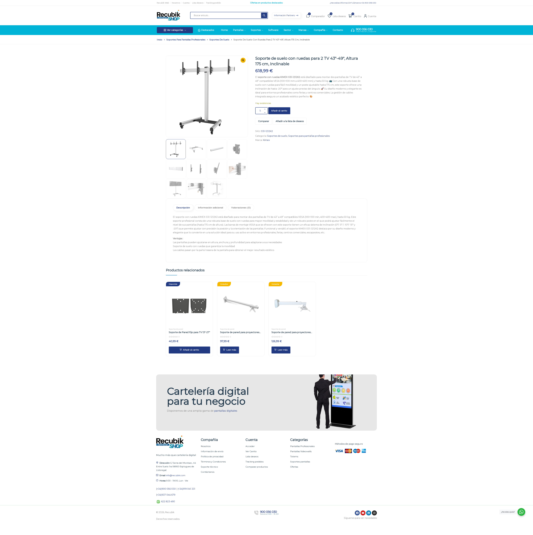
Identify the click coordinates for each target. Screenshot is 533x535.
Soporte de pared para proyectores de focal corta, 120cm (291, 332)
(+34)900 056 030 (166, 489)
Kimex (266, 140)
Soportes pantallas (300, 461)
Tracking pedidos (254, 461)
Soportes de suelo (219, 39)
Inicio (159, 39)
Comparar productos (257, 466)
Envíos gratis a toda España (266, 3)
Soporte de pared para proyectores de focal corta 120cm (239, 332)
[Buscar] (264, 15)
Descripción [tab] (183, 207)
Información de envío (212, 451)
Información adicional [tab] (210, 207)
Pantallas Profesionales (302, 446)
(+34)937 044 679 (165, 495)
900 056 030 (364, 29)
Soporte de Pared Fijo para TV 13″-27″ (189, 332)
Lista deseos (197, 3)
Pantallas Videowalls (300, 451)
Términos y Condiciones (213, 461)
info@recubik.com (175, 475)
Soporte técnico (209, 466)
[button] (243, 60)
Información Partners (284, 15)
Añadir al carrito (279, 110)
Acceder (250, 446)
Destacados (207, 30)
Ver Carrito (251, 451)
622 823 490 (168, 501)
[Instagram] (374, 512)
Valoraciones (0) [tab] (241, 207)
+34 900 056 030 (368, 3)
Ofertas (294, 466)
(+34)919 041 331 (186, 489)
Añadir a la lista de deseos (290, 121)
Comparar (263, 121)
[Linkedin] (368, 512)
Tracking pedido (213, 3)
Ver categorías (175, 30)
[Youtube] (362, 512)
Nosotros (176, 3)
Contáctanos (207, 472)
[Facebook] (357, 512)
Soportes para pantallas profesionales (185, 39)
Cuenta (186, 3)
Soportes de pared (176, 329)
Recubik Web (163, 3)
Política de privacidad (212, 456)
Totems (294, 456)
